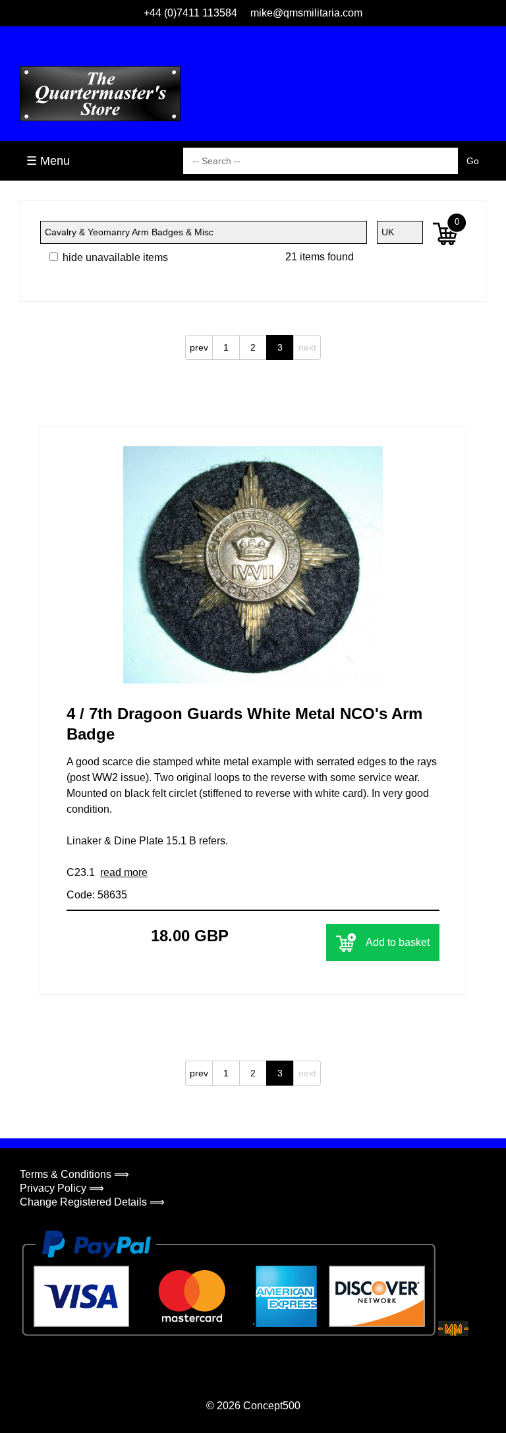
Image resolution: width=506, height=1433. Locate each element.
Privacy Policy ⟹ (62, 1188)
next (307, 347)
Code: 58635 (97, 894)
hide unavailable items (114, 257)
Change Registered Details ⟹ (92, 1202)
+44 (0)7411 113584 (190, 12)
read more (124, 872)
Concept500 (271, 1405)
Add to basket (398, 942)
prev (199, 347)
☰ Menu (48, 160)
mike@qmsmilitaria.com (306, 12)
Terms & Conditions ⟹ (74, 1174)
